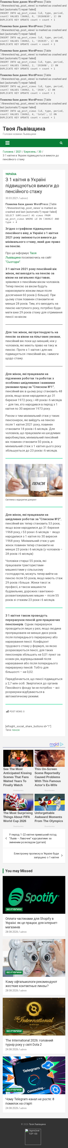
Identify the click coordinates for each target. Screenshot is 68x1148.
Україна (10, 174)
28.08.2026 (11, 931)
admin (23, 932)
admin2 (24, 198)
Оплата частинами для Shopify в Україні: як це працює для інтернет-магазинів (31, 923)
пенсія (16, 730)
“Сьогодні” (12, 262)
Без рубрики (14, 909)
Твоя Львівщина (24, 128)
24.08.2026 (11, 1049)
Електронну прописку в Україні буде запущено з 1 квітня (36, 855)
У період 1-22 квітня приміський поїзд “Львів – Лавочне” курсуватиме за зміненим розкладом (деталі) (33, 838)
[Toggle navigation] (7, 143)
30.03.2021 (11, 198)
